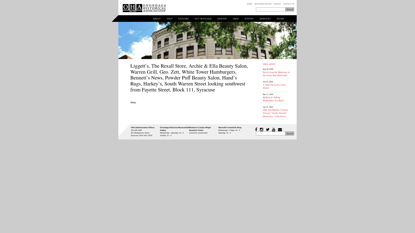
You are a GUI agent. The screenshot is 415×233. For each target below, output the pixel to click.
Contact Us (288, 4)
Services (265, 19)
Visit (170, 19)
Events (249, 19)
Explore (183, 19)
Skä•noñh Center (263, 4)
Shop (236, 19)
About (157, 19)
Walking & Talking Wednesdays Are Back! (273, 99)
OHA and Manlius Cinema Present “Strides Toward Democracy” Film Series (275, 113)
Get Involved (203, 19)
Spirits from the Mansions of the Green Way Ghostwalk (276, 74)
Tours (280, 19)
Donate (277, 4)
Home (249, 4)
